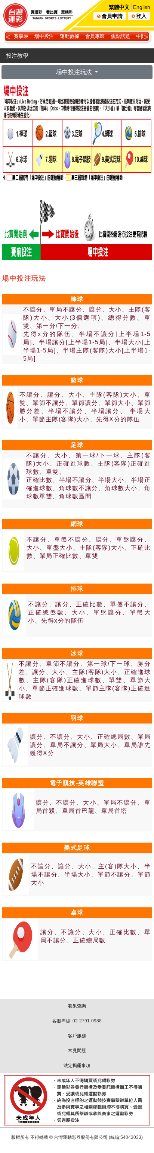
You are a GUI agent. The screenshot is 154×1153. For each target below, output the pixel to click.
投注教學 (17, 55)
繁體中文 (119, 7)
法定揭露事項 (77, 1065)
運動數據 (69, 36)
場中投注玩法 (74, 72)
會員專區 (95, 36)
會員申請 (112, 16)
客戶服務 (77, 1035)
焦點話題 (120, 36)
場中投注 (44, 36)
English (141, 7)
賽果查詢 (77, 1006)
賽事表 (21, 36)
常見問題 (77, 1050)
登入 (141, 16)
